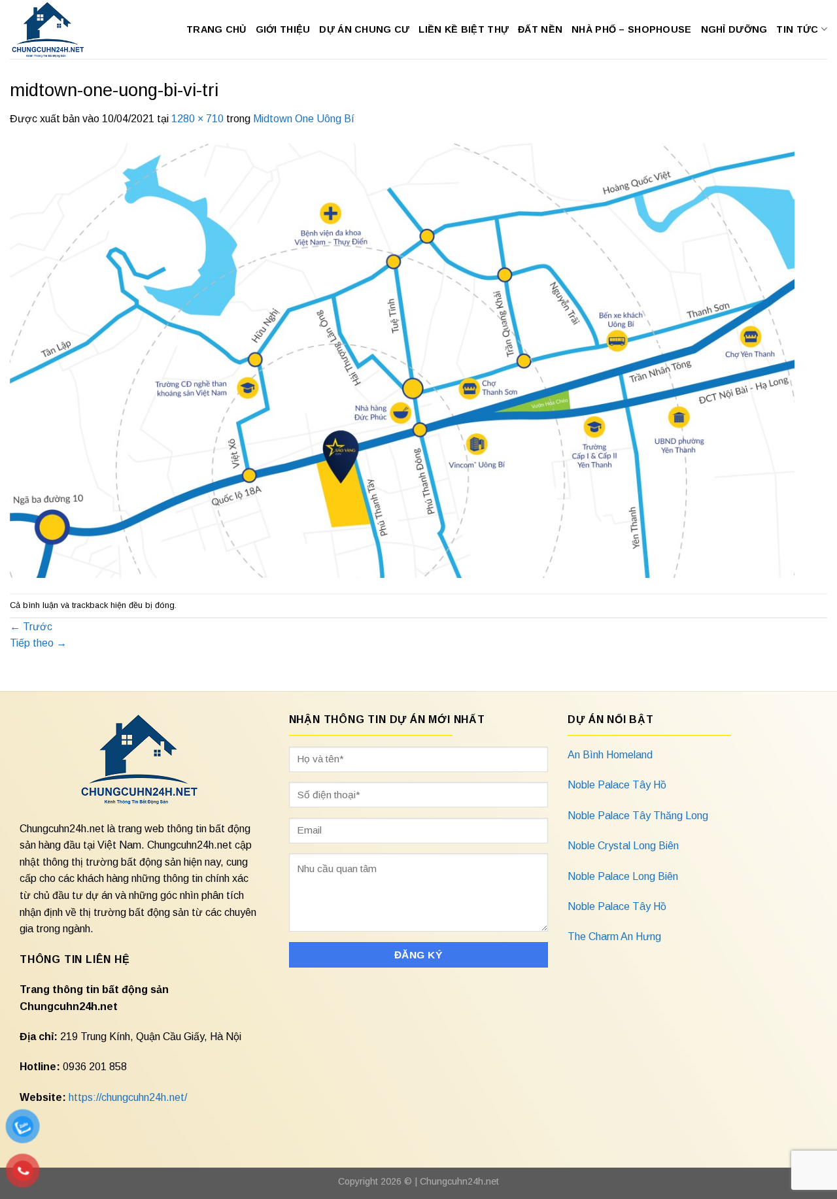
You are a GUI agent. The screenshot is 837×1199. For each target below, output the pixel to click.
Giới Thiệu (283, 29)
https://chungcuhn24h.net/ (128, 1097)
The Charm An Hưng (614, 936)
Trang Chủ (216, 29)
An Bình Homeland (610, 754)
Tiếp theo (38, 643)
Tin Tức (797, 29)
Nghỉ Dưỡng (734, 29)
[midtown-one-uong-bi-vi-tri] (402, 359)
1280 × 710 (197, 118)
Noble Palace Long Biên (623, 876)
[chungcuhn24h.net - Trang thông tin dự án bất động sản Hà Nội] (54, 29)
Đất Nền (540, 29)
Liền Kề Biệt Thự (463, 29)
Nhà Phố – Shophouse (631, 29)
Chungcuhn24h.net (459, 1181)
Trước (31, 626)
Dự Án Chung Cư (364, 29)
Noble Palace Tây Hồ (617, 784)
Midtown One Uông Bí (303, 118)
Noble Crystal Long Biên (623, 845)
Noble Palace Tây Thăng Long (638, 815)
